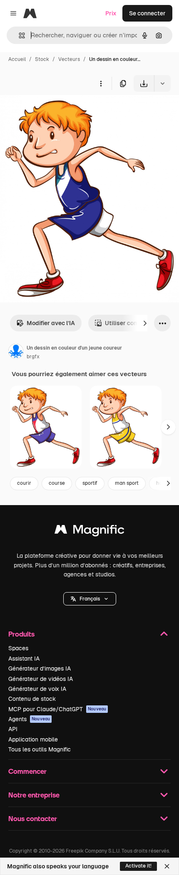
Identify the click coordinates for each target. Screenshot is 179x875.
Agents (29, 719)
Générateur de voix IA (37, 689)
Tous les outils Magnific (39, 749)
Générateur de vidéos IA (40, 679)
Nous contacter (32, 818)
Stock (42, 59)
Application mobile (33, 739)
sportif (89, 483)
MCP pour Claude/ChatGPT (57, 709)
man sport (127, 483)
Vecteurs (69, 59)
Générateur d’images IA (39, 668)
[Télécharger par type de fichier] (162, 83)
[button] (89, 598)
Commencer (27, 771)
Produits (21, 634)
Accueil (17, 59)
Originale (55, 111)
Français (90, 598)
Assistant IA (24, 658)
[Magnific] (89, 531)
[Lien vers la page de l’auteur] (15, 352)
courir (24, 483)
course (57, 483)
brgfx (33, 356)
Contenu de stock (32, 698)
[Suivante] (144, 323)
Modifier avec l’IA (51, 323)
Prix (111, 13)
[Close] (167, 866)
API (12, 729)
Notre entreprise (34, 794)
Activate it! (138, 866)
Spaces (18, 648)
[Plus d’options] (100, 83)
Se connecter (147, 13)
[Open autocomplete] (18, 35)
